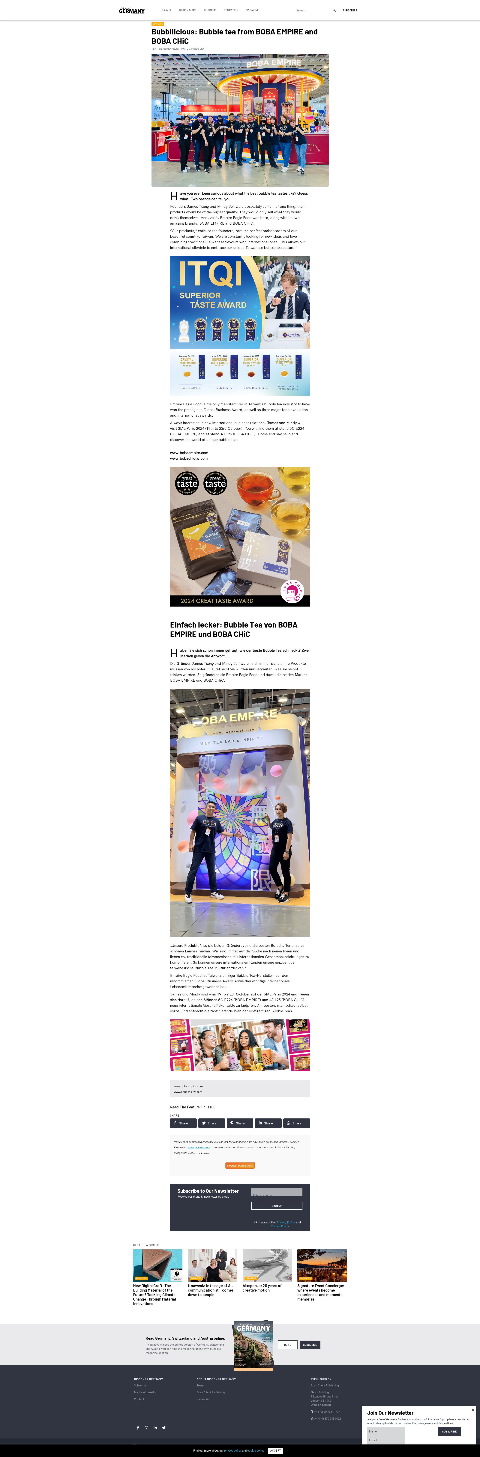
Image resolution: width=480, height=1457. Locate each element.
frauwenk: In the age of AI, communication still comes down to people (211, 1290)
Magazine (252, 10)
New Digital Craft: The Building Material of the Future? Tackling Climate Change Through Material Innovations (154, 1294)
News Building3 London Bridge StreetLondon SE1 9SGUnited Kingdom (325, 1398)
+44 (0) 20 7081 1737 (327, 1411)
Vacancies (203, 1399)
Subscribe (350, 10)
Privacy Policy (285, 1222)
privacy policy (232, 1450)
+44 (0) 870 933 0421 (328, 1418)
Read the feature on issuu (192, 1107)
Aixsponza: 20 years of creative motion (262, 1287)
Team (200, 1385)
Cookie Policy (280, 1226)
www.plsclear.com (199, 1147)
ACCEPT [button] (275, 1450)
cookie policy (255, 1450)
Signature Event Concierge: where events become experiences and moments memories (320, 1292)
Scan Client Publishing (211, 1392)
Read (287, 1344)
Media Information (145, 1392)
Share (183, 1123)
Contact (139, 1399)
